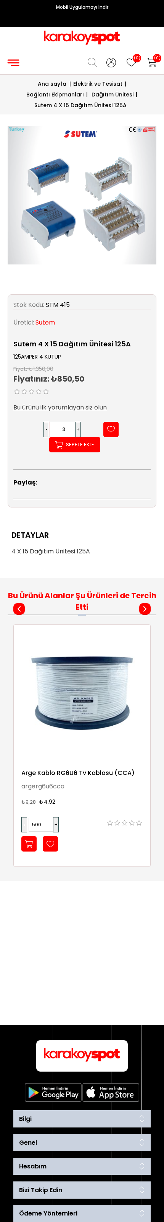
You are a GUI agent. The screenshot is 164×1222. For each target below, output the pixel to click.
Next (145, 609)
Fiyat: (20, 368)
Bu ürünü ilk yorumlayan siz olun (60, 407)
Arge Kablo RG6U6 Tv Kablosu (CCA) (78, 773)
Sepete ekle (80, 444)
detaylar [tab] (30, 535)
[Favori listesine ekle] (111, 429)
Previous (19, 609)
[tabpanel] (82, 554)
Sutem (45, 322)
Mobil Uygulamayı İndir (82, 7)
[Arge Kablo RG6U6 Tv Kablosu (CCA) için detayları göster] (82, 693)
